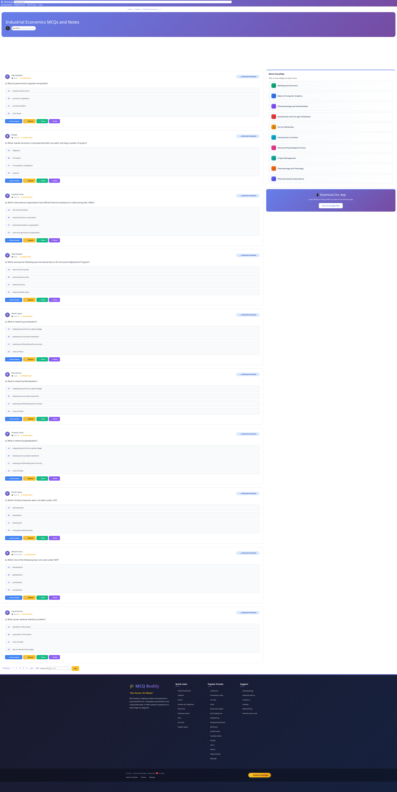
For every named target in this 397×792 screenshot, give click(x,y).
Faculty (137, 9)
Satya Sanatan (215, 754)
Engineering (214, 718)
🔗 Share (42, 121)
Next (37, 668)
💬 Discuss (29, 121)
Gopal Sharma (17, 611)
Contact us (246, 700)
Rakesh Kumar (17, 551)
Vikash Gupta (16, 313)
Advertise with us (249, 695)
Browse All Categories (186, 704)
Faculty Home (6, 5)
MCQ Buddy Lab (216, 713)
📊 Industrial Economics (247, 77)
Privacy (143, 777)
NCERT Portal (215, 731)
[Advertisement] (198, 52)
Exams (180, 700)
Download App (248, 691)
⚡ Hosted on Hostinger (259, 775)
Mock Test (181, 709)
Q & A (212, 745)
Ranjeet (14, 135)
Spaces (212, 749)
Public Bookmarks (184, 691)
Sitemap (152, 777)
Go (75, 668)
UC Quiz (213, 700)
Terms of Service (132, 777)
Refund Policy (247, 709)
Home (130, 9)
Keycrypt (213, 758)
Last (31, 668)
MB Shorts (214, 727)
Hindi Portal (31, 5)
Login (40, 5)
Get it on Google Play (330, 206)
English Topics (183, 727)
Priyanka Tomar (17, 194)
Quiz (179, 718)
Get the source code (250, 713)
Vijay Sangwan (17, 75)
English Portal (19, 5)
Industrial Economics (150, 9)
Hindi (212, 704)
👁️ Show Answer (14, 121)
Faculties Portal (215, 736)
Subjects (181, 695)
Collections (214, 691)
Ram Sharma (16, 373)
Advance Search (184, 713)
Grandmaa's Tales (216, 695)
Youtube (246, 704)
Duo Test (181, 722)
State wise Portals (216, 709)
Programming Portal (217, 722)
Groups (212, 740)
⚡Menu (54, 121)
